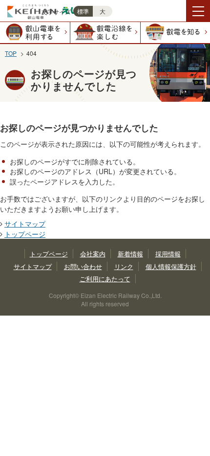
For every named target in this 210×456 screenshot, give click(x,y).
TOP (11, 53)
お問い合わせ (83, 266)
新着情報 (130, 253)
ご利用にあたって (105, 278)
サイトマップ (24, 223)
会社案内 (92, 253)
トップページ (24, 234)
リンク (123, 266)
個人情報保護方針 (171, 266)
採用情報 (168, 253)
